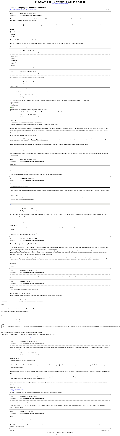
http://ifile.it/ (13, 391)
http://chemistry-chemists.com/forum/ (60, 3)
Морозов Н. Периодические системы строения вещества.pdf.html (17, 337)
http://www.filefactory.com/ (16, 389)
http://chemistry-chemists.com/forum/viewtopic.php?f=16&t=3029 (23, 9)
